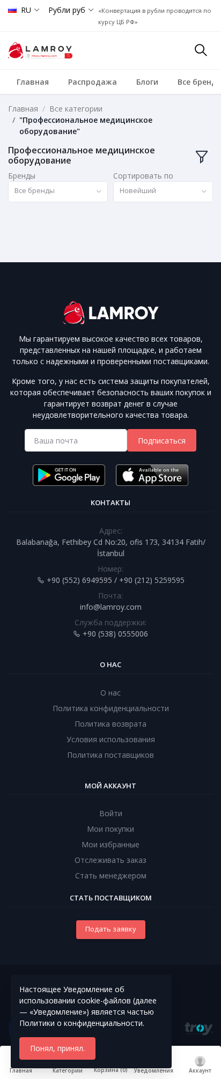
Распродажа (92, 82)
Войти (110, 813)
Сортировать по (143, 176)
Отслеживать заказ (110, 860)
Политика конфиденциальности (111, 708)
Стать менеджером (110, 875)
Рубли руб (66, 10)
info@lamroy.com (111, 607)
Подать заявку (110, 929)
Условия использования (111, 739)
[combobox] (58, 191)
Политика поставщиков (110, 755)
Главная (33, 82)
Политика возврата (110, 724)
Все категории (75, 109)
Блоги (147, 82)
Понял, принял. (57, 1048)
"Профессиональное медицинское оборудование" (85, 125)
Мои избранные (110, 844)
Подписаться (162, 440)
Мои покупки (110, 829)
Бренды (21, 176)
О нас (110, 693)
